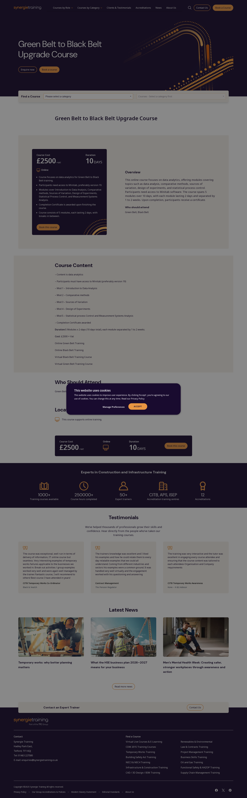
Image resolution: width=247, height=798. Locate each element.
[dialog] (123, 399)
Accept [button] (138, 406)
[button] (114, 406)
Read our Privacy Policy (133, 398)
